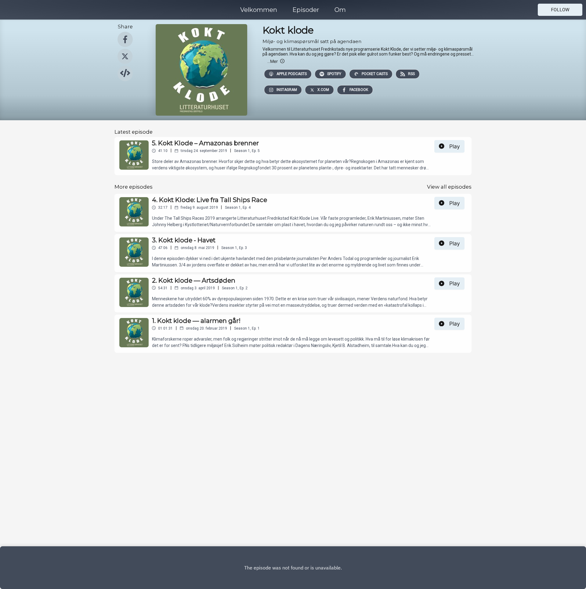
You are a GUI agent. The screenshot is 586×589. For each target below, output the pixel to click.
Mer (272, 61)
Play (454, 146)
